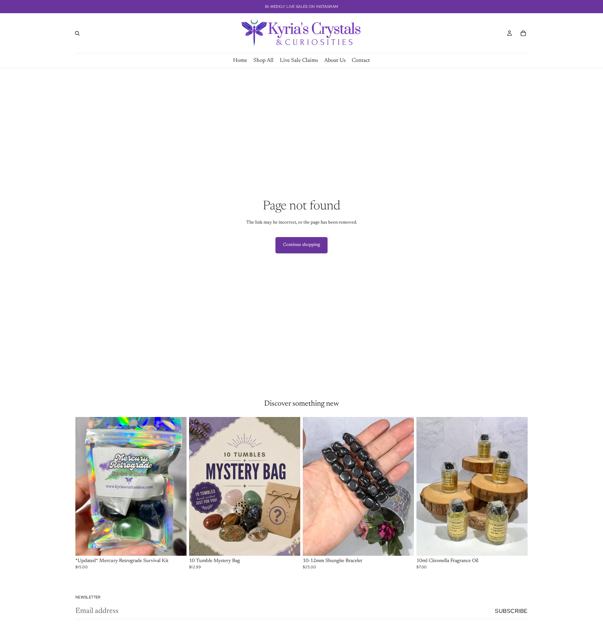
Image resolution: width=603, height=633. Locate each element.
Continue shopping (301, 245)
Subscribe (511, 610)
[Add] (176, 546)
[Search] (77, 33)
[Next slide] (177, 486)
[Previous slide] (84, 486)
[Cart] (523, 33)
